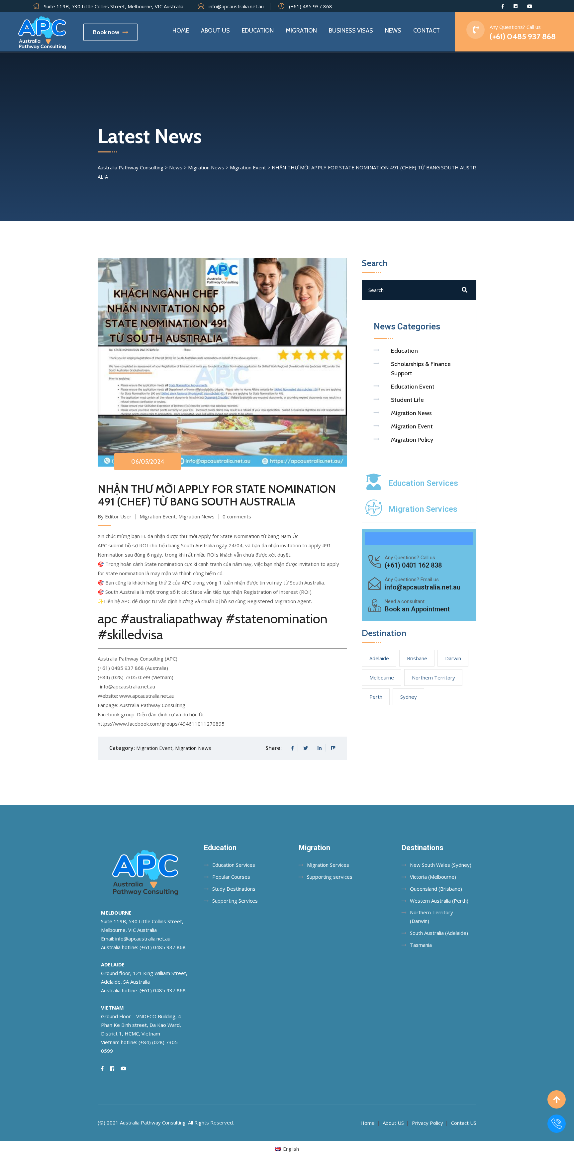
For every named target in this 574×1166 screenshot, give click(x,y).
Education (258, 30)
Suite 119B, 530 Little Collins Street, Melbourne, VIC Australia (113, 6)
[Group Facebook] (516, 6)
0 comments (237, 516)
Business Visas (351, 30)
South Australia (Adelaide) (439, 933)
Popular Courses (231, 876)
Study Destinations (233, 888)
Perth (375, 696)
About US (393, 1123)
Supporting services (329, 876)
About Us (215, 30)
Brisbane (417, 658)
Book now (106, 32)
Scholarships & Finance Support (421, 368)
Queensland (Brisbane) (436, 888)
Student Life (407, 400)
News (393, 30)
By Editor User (115, 516)
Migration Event (158, 516)
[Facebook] (503, 6)
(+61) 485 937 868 (310, 6)
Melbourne (381, 677)
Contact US (463, 1123)
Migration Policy (412, 439)
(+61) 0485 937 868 (523, 36)
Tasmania (421, 945)
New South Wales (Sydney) (440, 864)
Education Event (412, 386)
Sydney (408, 696)
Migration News (196, 516)
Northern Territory (433, 677)
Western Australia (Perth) (439, 900)
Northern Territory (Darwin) (431, 916)
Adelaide (379, 658)
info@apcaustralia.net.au (236, 6)
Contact (426, 30)
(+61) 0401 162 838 (413, 565)
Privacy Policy (427, 1123)
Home (180, 30)
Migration (301, 30)
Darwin (453, 658)
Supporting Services (235, 900)
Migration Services (422, 509)
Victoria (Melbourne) (433, 876)
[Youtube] (529, 6)
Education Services (423, 483)
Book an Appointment (417, 609)
